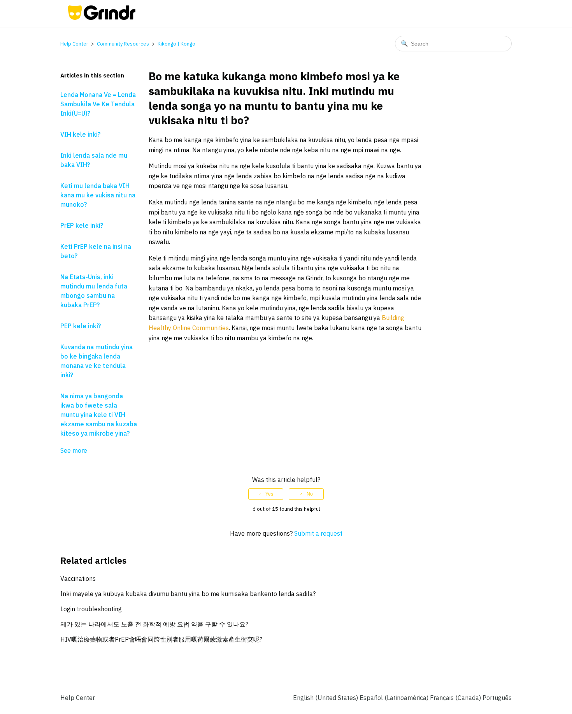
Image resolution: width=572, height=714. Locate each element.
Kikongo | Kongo (176, 43)
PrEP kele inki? (81, 225)
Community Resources (123, 43)
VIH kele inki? (80, 134)
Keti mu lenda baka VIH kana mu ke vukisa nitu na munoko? (97, 195)
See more (73, 450)
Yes (269, 494)
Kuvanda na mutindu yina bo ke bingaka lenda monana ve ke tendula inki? (96, 361)
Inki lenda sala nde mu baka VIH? (93, 160)
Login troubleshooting (91, 609)
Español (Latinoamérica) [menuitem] (395, 698)
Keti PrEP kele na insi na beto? (95, 251)
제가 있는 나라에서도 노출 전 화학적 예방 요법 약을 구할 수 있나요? (154, 624)
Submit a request (318, 533)
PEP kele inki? (80, 326)
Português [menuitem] (497, 698)
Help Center (74, 43)
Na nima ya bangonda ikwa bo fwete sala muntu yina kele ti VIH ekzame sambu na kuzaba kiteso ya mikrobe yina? (98, 414)
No (310, 494)
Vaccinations (78, 578)
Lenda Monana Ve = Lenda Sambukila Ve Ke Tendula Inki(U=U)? (98, 104)
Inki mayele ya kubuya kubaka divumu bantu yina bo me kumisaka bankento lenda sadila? (188, 594)
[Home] (101, 17)
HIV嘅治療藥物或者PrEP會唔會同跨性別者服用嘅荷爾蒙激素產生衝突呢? (161, 639)
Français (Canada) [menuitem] (456, 698)
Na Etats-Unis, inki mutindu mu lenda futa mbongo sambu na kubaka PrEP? (93, 291)
